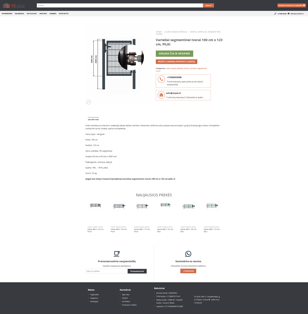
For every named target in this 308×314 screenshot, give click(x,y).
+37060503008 (281, 14)
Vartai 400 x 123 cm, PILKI (95, 230)
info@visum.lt (173, 93)
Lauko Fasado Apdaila (175, 31)
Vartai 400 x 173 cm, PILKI (142, 230)
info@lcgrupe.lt (297, 14)
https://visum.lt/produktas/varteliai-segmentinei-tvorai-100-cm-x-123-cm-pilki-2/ (135, 179)
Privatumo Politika (129, 305)
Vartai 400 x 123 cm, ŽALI (165, 230)
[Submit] (208, 5)
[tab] (93, 119)
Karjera (53, 13)
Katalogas (32, 13)
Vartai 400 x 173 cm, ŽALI (212, 230)
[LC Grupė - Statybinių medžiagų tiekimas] (14, 5)
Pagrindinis (7, 13)
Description (93, 119)
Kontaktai (63, 13)
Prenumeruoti (137, 271)
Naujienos (19, 13)
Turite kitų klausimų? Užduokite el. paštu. (184, 97)
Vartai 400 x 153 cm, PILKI (119, 230)
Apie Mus (43, 13)
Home (159, 31)
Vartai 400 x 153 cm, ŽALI (188, 230)
